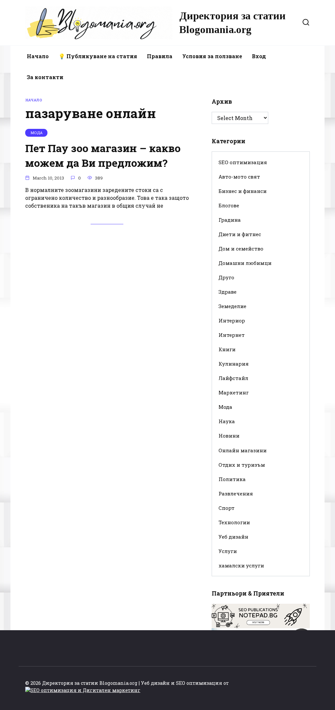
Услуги (228, 551)
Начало (38, 56)
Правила (159, 56)
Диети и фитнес (240, 234)
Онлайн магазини (243, 450)
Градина (230, 219)
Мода (225, 407)
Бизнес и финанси (243, 191)
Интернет (232, 335)
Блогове (229, 205)
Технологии (234, 522)
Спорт (227, 508)
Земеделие (232, 306)
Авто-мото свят (239, 176)
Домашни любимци (245, 263)
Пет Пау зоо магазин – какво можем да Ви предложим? (103, 155)
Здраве (228, 291)
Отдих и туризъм (242, 464)
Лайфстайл (233, 378)
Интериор (232, 320)
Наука (227, 421)
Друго (226, 277)
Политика (232, 479)
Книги (227, 349)
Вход (259, 56)
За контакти (45, 77)
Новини (229, 435)
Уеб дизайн (233, 536)
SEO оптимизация (243, 162)
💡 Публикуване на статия (98, 56)
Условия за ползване (212, 56)
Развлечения (236, 493)
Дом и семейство (241, 248)
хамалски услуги (241, 565)
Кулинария (234, 363)
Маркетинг (234, 392)
